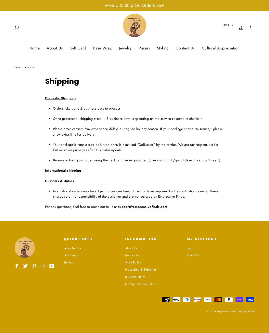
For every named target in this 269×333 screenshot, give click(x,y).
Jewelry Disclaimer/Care (141, 284)
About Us (55, 48)
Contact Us (185, 48)
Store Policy (133, 262)
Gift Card (78, 48)
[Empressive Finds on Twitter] (25, 265)
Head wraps (72, 255)
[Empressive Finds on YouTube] (51, 265)
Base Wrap (102, 48)
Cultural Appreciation (221, 48)
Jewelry (125, 48)
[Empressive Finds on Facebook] (16, 265)
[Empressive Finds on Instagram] (43, 265)
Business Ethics (135, 277)
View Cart (193, 255)
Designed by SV (246, 311)
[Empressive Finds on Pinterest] (34, 265)
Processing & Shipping (140, 269)
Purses (144, 48)
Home (34, 48)
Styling (163, 48)
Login (190, 248)
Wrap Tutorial (73, 248)
